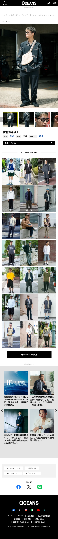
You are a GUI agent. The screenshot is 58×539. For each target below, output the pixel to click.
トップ (4, 15)
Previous (2, 410)
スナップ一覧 (26, 15)
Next (56, 410)
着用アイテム (10, 143)
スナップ (14, 15)
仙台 (12, 136)
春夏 (41, 136)
